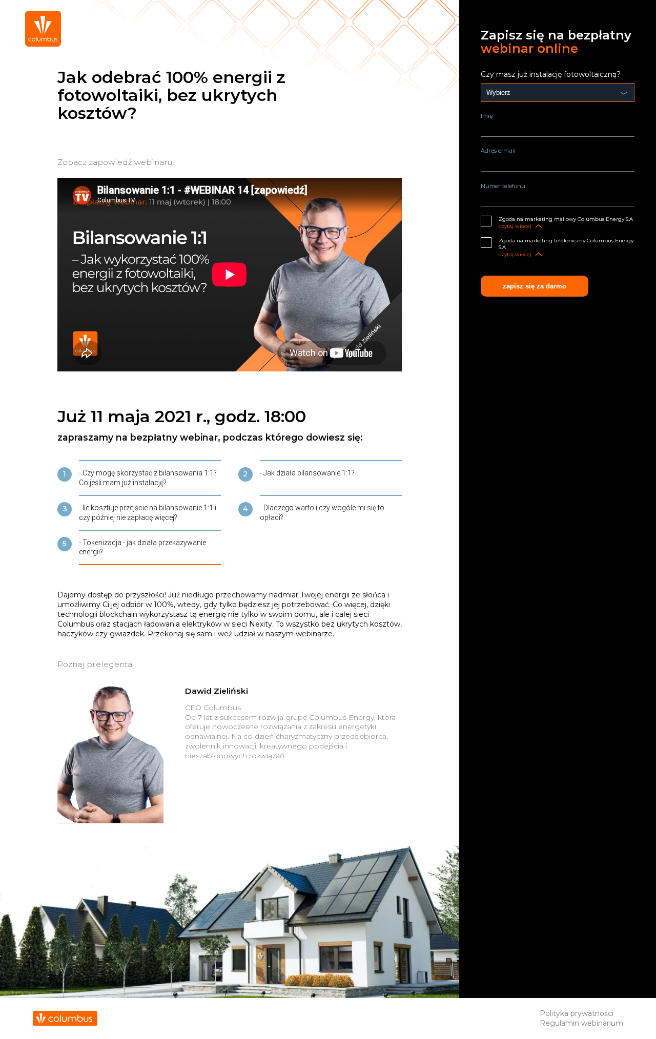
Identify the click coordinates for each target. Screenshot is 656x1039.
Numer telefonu (503, 186)
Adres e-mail (498, 150)
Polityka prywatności (576, 1013)
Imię (487, 115)
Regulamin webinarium (581, 1023)
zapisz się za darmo (534, 286)
